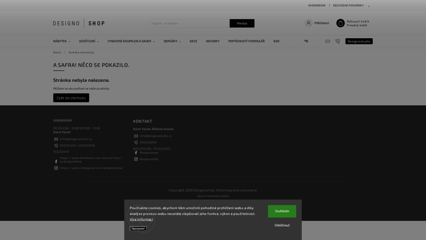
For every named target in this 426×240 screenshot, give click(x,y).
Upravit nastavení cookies (213, 195)
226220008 (148, 142)
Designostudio (359, 41)
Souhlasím (282, 211)
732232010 (61, 151)
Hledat (242, 23)
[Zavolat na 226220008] (338, 41)
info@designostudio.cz (76, 139)
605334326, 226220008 (77, 145)
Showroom (316, 5)
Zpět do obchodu (71, 98)
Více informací (141, 219)
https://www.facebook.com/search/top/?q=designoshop (91, 159)
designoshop (149, 159)
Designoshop (149, 152)
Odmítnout (282, 225)
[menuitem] (64, 41)
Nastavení (138, 228)
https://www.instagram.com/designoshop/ (91, 168)
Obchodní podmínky (348, 5)
